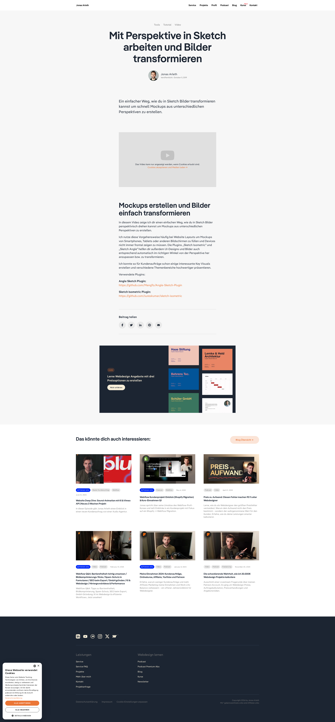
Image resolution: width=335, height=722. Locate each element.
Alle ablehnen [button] (22, 710)
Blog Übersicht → (244, 439)
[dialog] (22, 691)
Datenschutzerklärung (86, 701)
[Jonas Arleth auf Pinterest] (78, 636)
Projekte (80, 671)
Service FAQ (82, 666)
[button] (22, 715)
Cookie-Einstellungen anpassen (132, 701)
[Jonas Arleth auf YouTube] (85, 636)
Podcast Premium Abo (149, 666)
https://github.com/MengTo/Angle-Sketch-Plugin (150, 285)
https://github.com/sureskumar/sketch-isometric (150, 296)
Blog (140, 671)
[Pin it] (149, 325)
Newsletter (143, 681)
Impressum (107, 701)
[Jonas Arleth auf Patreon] (93, 636)
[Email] (158, 325)
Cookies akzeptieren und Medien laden (166, 167)
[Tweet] (131, 325)
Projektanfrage (83, 686)
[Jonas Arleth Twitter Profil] (107, 636)
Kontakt (79, 681)
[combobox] (34, 666)
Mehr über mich (83, 676)
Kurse (140, 676)
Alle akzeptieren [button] (22, 703)
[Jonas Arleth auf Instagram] (100, 636)
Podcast (142, 661)
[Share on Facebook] (122, 325)
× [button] (38, 666)
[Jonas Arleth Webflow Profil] (115, 636)
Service (79, 661)
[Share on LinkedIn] (140, 325)
